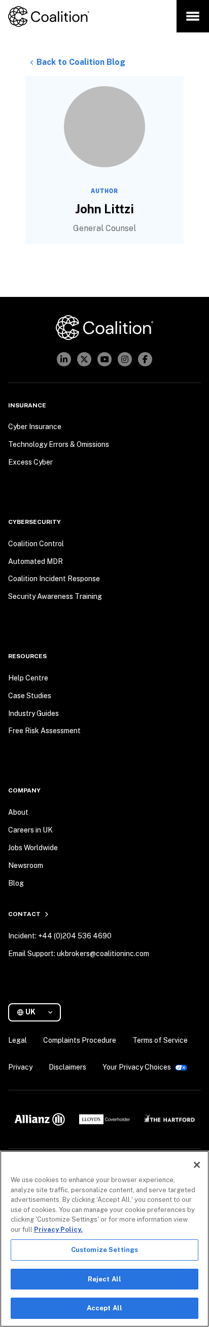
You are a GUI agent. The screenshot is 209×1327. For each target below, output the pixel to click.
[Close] (197, 1165)
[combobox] (38, 1012)
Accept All (104, 1308)
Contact (24, 914)
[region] (104, 1239)
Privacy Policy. (58, 1229)
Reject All (104, 1279)
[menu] (193, 16)
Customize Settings (104, 1250)
